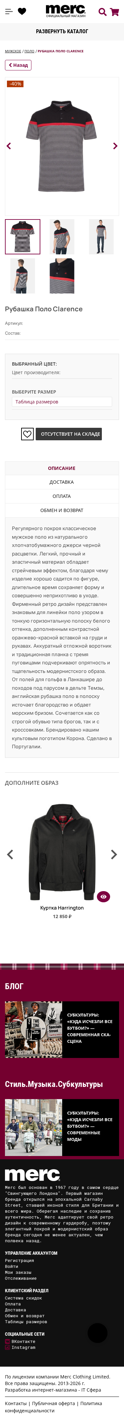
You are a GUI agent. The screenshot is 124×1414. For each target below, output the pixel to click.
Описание (61, 468)
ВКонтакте (23, 1341)
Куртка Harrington (62, 907)
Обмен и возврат (61, 510)
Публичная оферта (53, 1403)
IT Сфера (91, 1390)
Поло (29, 51)
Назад (20, 65)
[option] (62, 863)
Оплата (62, 496)
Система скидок (23, 1298)
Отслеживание (21, 1278)
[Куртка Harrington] (62, 900)
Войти (11, 1266)
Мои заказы (18, 1272)
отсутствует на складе (70, 434)
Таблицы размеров (26, 1321)
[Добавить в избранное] (27, 434)
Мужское (13, 51)
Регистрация (19, 1260)
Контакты (16, 1403)
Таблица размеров (37, 401)
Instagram (23, 1347)
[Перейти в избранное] (22, 11)
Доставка (62, 482)
